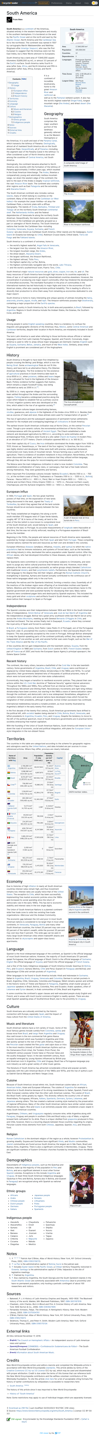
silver (55, 271)
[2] (60, 773)
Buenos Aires (81, 83)
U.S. (25, 683)
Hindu (61, 1141)
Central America (36, 157)
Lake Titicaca (65, 265)
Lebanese (11, 989)
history (26, 1385)
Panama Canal (50, 140)
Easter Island (28, 1267)
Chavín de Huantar (68, 437)
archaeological (31, 365)
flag (14, 760)
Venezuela (21, 229)
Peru (36, 259)
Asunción (58, 829)
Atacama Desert (18, 189)
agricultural (14, 373)
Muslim (72, 1141)
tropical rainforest (51, 181)
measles (57, 547)
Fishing (17, 397)
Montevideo (59, 866)
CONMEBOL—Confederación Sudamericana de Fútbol (52, 1346)
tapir (44, 300)
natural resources (36, 271)
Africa (24, 66)
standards (50, 1368)
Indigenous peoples (30, 1165)
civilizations (62, 421)
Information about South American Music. (35, 1352)
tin (75, 271)
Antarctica (64, 1280)
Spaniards (51, 1098)
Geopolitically (27, 149)
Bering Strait (12, 365)
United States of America (38, 1017)
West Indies (63, 344)
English (84, 65)
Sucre (57, 774)
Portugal (18, 496)
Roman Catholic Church (77, 573)
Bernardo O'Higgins (65, 618)
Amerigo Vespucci (29, 48)
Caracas (79, 92)
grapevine (72, 1119)
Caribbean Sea (49, 40)
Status (69, 3)
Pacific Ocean (19, 37)
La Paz (57, 771)
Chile (39, 234)
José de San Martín (66, 613)
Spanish (10, 1173)
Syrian (23, 989)
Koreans (38, 1198)
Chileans (23, 1113)
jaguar (27, 300)
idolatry (24, 570)
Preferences (56, 3)
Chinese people (17, 1201)
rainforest (48, 95)
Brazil (78, 307)
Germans (61, 1098)
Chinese (50, 1124)
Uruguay (65, 668)
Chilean (58, 1267)
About (78, 3)
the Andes (64, 103)
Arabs (13, 1198)
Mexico (62, 327)
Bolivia (89, 476)
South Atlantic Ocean (21, 1280)
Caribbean (11, 329)
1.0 (15, 1258)
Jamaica (37, 344)
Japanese (79, 69)
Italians (42, 1098)
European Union (82, 728)
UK (15, 808)
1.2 (19, 1258)
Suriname (39, 229)
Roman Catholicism (15, 1138)
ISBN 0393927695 (47, 1307)
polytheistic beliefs (46, 570)
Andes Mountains (24, 618)
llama (89, 298)
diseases (29, 547)
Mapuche (33, 1239)
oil (83, 271)
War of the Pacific (39, 642)
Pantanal (61, 98)
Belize (29, 344)
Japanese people (42, 1195)
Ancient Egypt (49, 431)
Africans (14, 1195)
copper (62, 271)
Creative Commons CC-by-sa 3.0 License (26, 1370)
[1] (38, 387)
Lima (77, 86)
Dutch (50, 648)
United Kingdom (14, 648)
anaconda (11, 300)
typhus (69, 547)
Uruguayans (37, 1113)
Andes (70, 194)
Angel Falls (76, 100)
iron (68, 271)
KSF (59, 1433)
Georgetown (59, 823)
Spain (29, 496)
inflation (32, 886)
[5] (8, 854)
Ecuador (64, 474)
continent (29, 29)
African (10, 555)
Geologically (49, 143)
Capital (60, 758)
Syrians (69, 1098)
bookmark (43, 3)
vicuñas (10, 412)
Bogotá (78, 84)
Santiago (79, 90)
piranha (20, 300)
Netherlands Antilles (25, 212)
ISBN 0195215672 (31, 1261)
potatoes (32, 376)
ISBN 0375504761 (31, 1312)
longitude (68, 527)
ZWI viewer (44, 1433)
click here (49, 1379)
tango (35, 1033)
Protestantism (85, 1138)
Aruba (34, 207)
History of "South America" (22, 1393)
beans (51, 376)
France (17, 651)
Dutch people (16, 1203)
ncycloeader (10, 3)
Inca (42, 443)
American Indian (14, 1087)
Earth (12, 63)
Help (87, 3)
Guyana (30, 229)
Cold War (66, 665)
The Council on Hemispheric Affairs (33, 1340)
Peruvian (86, 425)
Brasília (57, 778)
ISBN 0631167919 (73, 1301)
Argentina (11, 310)
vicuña (34, 300)
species (51, 303)
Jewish (10, 1144)
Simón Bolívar (34, 613)
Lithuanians (39, 1201)
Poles (36, 1203)
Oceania (15, 1269)
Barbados (42, 207)
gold (50, 271)
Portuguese (22, 628)
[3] (15, 784)
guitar (42, 1044)
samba (58, 1030)
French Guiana (75, 648)
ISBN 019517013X (39, 1323)
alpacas (32, 412)
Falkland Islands (27, 237)
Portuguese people (43, 1206)
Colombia (11, 229)
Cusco (33, 443)
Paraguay (11, 831)
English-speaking (36, 324)
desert (83, 103)
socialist (30, 713)
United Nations (39, 746)
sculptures (31, 596)
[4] (8, 810)
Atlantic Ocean (13, 40)
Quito (57, 799)
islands (10, 196)
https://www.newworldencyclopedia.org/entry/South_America (44, 1411)
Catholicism (85, 567)
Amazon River (21, 183)
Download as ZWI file (19, 1408)
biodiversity (87, 300)
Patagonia (35, 186)
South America (16, 1385)
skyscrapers (27, 938)
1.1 (17, 1258)
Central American (80, 327)
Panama (43, 149)
